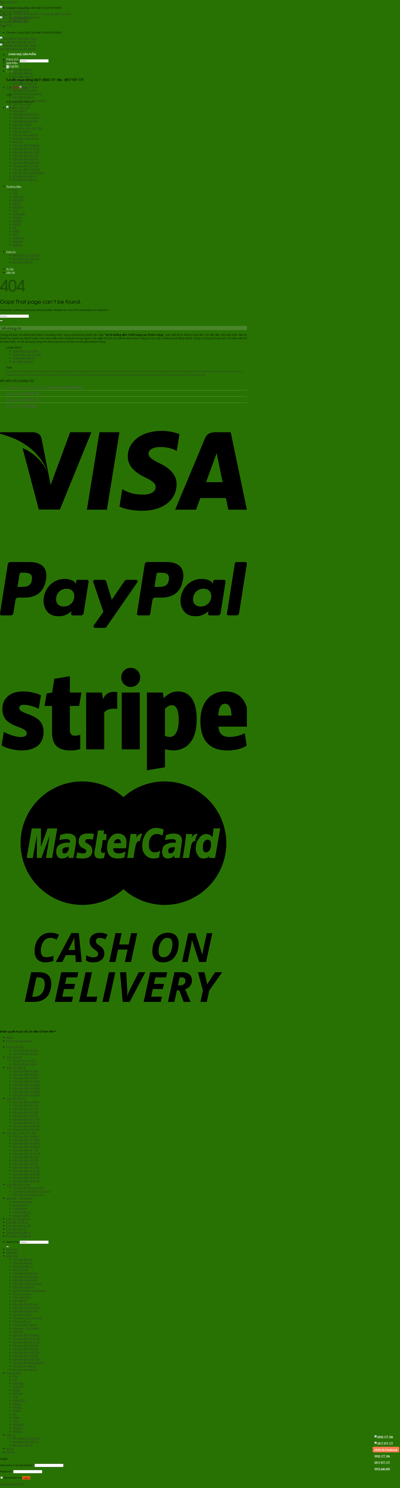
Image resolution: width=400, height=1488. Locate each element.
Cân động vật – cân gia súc (29, 100)
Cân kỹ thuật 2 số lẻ (24, 1064)
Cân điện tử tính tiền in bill (27, 1194)
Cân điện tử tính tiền (24, 90)
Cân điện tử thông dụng (27, 93)
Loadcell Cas (20, 1205)
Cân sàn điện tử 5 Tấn (25, 159)
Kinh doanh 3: (21, 406)
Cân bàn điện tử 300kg (26, 1091)
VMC (15, 234)
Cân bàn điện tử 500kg (26, 1095)
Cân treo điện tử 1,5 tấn (26, 1153)
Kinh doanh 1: (22, 393)
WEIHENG (18, 238)
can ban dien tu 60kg (41, 374)
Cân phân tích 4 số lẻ (25, 1053)
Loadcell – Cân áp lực (25, 138)
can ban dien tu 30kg (215, 371)
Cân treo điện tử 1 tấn (25, 1150)
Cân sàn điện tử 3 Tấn (25, 165)
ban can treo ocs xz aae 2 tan (133, 371)
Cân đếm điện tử (22, 76)
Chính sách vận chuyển (26, 354)
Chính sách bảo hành (25, 351)
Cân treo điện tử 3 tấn (25, 1160)
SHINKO (16, 220)
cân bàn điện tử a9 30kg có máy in (192, 374)
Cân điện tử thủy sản (25, 83)
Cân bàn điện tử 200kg (26, 1088)
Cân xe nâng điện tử (24, 134)
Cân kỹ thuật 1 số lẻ (24, 1060)
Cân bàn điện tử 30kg (25, 1071)
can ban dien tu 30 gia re (197, 371)
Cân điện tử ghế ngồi (25, 114)
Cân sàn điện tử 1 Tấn (25, 1105)
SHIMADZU (18, 214)
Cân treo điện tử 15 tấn (26, 1170)
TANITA (16, 224)
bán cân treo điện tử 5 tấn (155, 371)
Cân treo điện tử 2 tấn (25, 1156)
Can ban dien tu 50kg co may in (20, 374)
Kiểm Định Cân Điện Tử (26, 255)
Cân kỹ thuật (20, 79)
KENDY (16, 203)
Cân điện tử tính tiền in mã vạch (31, 1191)
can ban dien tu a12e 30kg (80, 374)
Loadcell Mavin (21, 1212)
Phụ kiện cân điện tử (24, 179)
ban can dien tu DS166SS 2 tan (37, 371)
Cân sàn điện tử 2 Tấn (25, 155)
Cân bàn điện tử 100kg (26, 1081)
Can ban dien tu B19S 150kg (168, 374)
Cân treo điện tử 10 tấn (26, 1167)
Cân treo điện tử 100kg (26, 1139)
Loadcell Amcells (22, 1201)
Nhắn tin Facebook (386, 1449)
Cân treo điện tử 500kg (26, 1146)
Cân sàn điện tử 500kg (25, 145)
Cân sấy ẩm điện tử (24, 176)
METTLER (17, 207)
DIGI (15, 189)
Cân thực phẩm (22, 124)
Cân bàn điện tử (22, 73)
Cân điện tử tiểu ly (23, 97)
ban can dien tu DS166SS (15, 371)
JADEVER (18, 200)
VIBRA (16, 231)
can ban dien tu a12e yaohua (123, 374)
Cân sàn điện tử (22, 69)
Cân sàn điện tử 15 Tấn (26, 152)
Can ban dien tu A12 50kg (59, 374)
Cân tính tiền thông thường (28, 172)
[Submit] (1, 320)
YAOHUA (17, 241)
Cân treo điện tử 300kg (26, 1143)
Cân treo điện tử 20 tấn (26, 1174)
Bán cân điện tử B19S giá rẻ (176, 371)
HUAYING (17, 196)
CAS (15, 193)
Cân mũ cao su (21, 104)
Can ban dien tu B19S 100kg (146, 374)
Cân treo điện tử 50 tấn (26, 1181)
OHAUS (16, 217)
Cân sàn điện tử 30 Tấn (26, 169)
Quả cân (17, 141)
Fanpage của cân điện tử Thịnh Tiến (44, 387)
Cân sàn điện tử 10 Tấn (26, 148)
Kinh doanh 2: (22, 399)
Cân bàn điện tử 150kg (26, 1084)
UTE (14, 227)
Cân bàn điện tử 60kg (25, 1077)
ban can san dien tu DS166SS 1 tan (108, 371)
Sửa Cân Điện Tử (22, 262)
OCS (15, 210)
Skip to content (9, 1)
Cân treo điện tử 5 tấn (25, 1163)
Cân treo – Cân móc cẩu (27, 128)
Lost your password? (12, 1483)
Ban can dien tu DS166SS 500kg (61, 371)
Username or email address (17, 1465)
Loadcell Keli (19, 1208)
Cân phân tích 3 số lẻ (25, 1050)
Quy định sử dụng (23, 361)
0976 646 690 (382, 1468)
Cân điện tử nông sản (25, 86)
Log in (26, 1478)
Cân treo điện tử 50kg (25, 1136)
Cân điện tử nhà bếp (25, 121)
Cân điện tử (19, 110)
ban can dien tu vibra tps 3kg (84, 371)
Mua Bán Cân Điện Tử (25, 258)
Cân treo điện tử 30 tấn (26, 1177)
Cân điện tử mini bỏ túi (26, 117)
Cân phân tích (21, 107)
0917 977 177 (385, 1443)
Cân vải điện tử (21, 131)
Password (6, 1471)
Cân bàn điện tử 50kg (25, 1074)
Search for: (12, 1242)
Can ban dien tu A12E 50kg (101, 374)
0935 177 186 (385, 1436)
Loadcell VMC (20, 1215)
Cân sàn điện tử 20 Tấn (26, 162)
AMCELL (17, 245)
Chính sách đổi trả (23, 358)
